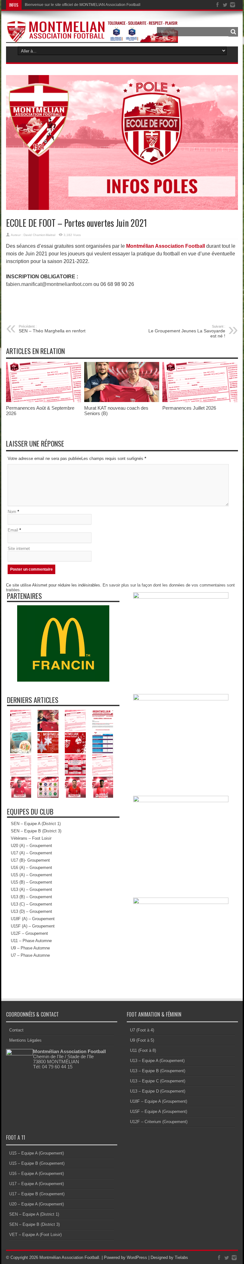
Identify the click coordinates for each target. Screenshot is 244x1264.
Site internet (19, 548)
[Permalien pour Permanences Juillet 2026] (199, 400)
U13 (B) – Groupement (31, 896)
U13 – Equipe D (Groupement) (157, 1091)
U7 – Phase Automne (30, 955)
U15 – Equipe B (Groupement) (36, 1163)
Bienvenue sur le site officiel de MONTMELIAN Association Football (82, 5)
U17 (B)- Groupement (30, 860)
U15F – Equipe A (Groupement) (158, 1111)
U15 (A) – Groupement (31, 874)
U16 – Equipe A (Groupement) (36, 1173)
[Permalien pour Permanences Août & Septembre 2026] (43, 400)
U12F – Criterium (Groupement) (158, 1121)
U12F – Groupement (29, 933)
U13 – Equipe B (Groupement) (157, 1070)
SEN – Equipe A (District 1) (36, 823)
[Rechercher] (233, 32)
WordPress (137, 1257)
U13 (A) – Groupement (31, 889)
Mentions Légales (25, 1040)
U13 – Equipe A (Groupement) (157, 1060)
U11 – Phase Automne (31, 940)
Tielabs (181, 1257)
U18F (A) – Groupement (33, 918)
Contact (16, 1030)
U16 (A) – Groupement (31, 867)
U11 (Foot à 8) (143, 1050)
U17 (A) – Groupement (31, 853)
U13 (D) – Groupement (31, 911)
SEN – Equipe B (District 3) (36, 831)
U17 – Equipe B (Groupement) (36, 1193)
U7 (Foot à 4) (142, 1030)
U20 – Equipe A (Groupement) (36, 1204)
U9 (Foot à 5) (142, 1040)
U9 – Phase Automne (30, 948)
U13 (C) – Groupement (31, 904)
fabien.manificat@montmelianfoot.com (49, 284)
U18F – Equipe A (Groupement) (158, 1101)
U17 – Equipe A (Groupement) (36, 1183)
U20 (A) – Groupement (31, 845)
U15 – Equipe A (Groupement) (36, 1153)
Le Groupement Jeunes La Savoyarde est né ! (186, 331)
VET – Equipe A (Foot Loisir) (35, 1234)
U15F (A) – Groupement (33, 926)
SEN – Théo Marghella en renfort (52, 328)
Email (13, 530)
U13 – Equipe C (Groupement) (157, 1081)
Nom (12, 511)
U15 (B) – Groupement (31, 882)
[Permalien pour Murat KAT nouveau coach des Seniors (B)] (121, 400)
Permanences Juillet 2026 (189, 408)
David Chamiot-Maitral (39, 235)
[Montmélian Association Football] (92, 26)
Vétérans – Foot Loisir (31, 838)
